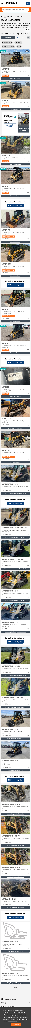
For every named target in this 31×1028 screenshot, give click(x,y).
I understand (15, 1024)
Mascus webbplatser (10, 999)
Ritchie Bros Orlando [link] (15, 78)
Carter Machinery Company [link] (15, 428)
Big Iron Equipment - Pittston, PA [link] (15, 814)
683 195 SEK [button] (5, 239)
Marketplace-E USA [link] (15, 242)
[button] (8, 37)
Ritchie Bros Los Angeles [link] (15, 109)
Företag (3, 1003)
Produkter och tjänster (8, 1006)
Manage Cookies (24, 1019)
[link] (15, 58)
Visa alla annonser (10, 126)
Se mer (28, 29)
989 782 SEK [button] (5, 273)
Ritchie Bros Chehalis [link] (15, 396)
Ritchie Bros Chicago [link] (15, 196)
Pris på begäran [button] (6, 490)
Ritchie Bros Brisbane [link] (15, 164)
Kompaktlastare (13, 17)
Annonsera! (28, 3)
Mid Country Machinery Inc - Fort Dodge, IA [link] (15, 569)
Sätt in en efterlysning (15, 206)
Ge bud (4, 75)
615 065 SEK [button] (5, 459)
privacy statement (12, 1021)
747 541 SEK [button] (5, 425)
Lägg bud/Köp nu (7, 236)
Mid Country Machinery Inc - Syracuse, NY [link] (15, 493)
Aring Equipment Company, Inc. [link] (15, 738)
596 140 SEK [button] (5, 318)
